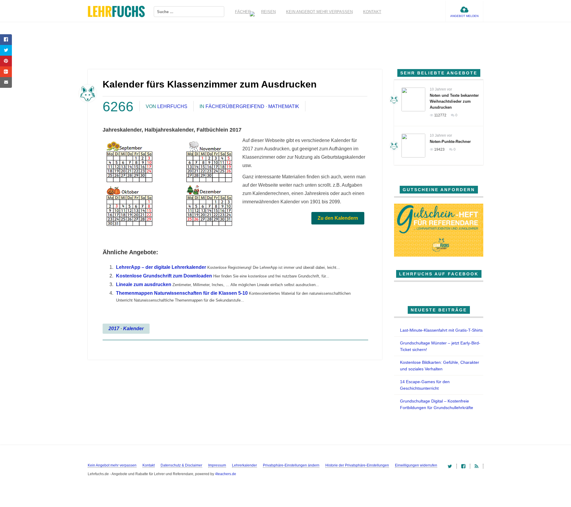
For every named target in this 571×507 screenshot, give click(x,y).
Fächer (243, 12)
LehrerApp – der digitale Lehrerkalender (161, 267)
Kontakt (372, 12)
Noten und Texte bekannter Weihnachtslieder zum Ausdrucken (454, 101)
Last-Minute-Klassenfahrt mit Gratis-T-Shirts (441, 330)
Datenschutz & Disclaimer (181, 465)
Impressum (217, 465)
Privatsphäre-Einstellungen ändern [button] (291, 465)
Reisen (268, 12)
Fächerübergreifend (235, 106)
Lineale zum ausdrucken (143, 284)
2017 (114, 328)
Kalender (133, 328)
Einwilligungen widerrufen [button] (416, 465)
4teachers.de (225, 474)
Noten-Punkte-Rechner (450, 141)
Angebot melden (464, 16)
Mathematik (283, 106)
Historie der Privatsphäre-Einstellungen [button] (357, 465)
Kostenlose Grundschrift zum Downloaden (164, 275)
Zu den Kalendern (338, 218)
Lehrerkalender (244, 465)
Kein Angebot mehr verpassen (319, 12)
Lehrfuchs (172, 106)
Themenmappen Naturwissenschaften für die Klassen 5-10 (182, 293)
